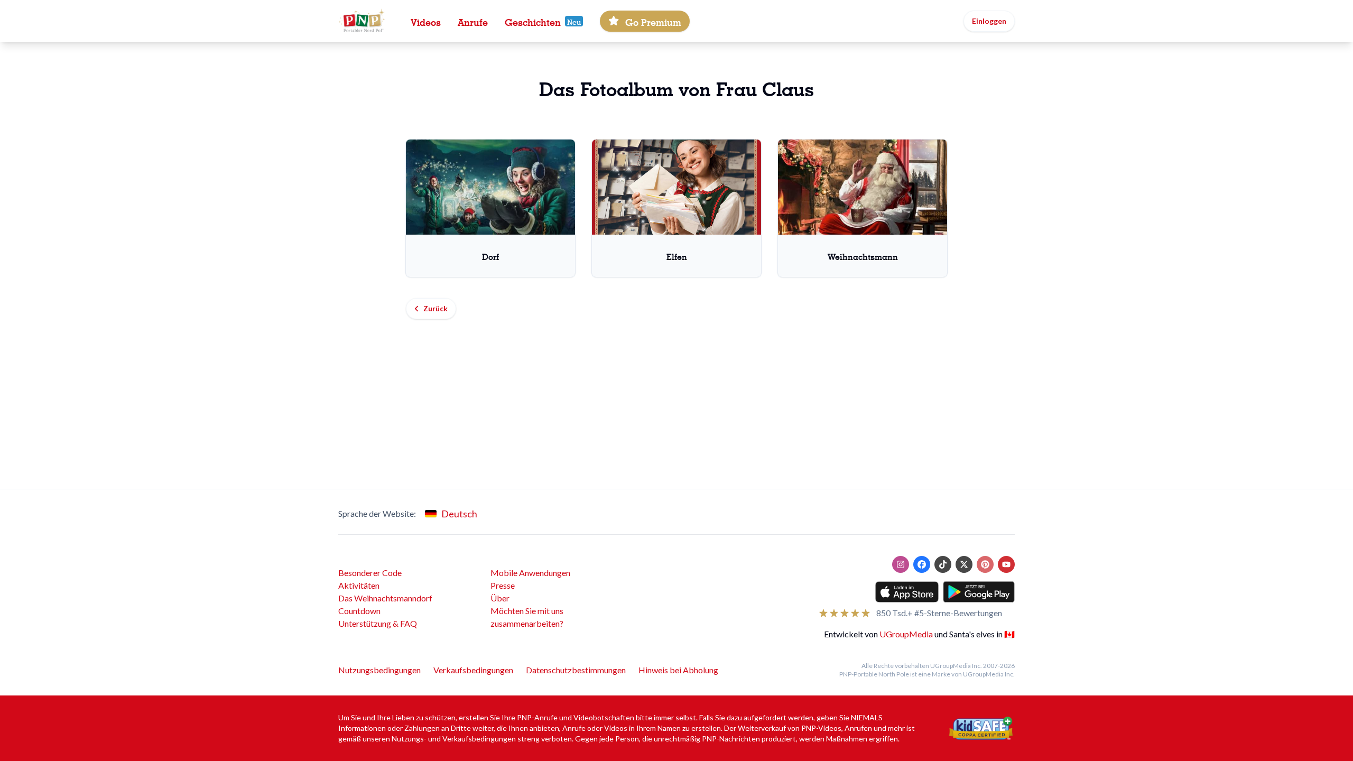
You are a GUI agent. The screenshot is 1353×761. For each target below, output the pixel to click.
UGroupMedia (906, 634)
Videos (426, 21)
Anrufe (473, 21)
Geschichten (533, 21)
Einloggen (989, 20)
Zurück (435, 308)
